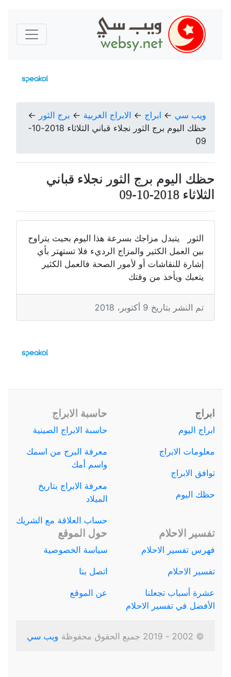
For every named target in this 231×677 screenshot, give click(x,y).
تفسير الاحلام (191, 571)
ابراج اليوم (196, 429)
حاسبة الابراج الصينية (70, 429)
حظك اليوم (195, 494)
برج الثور (54, 115)
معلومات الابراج (187, 451)
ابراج (153, 115)
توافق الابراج (193, 472)
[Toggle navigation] (32, 34)
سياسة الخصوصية (75, 549)
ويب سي (190, 115)
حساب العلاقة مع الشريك (61, 520)
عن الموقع (88, 592)
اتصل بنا (93, 571)
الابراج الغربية (107, 115)
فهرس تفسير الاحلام (178, 549)
